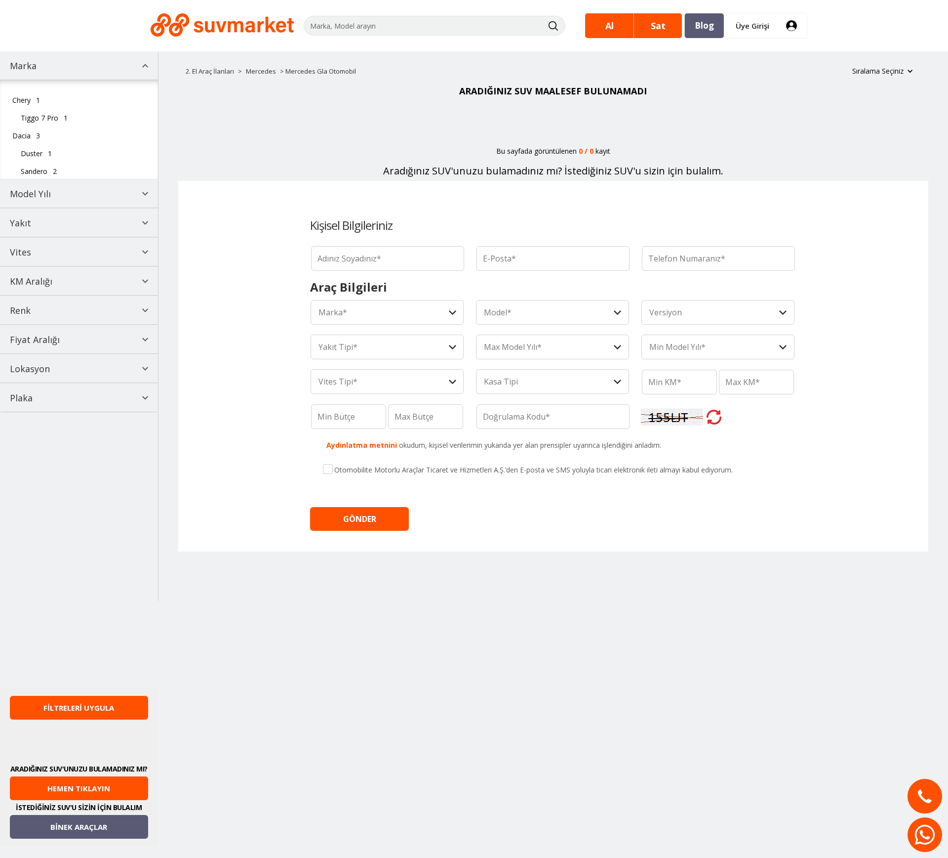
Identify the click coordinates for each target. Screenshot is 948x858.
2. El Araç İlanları (210, 71)
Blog (704, 25)
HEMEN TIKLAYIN (78, 788)
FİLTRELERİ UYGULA (78, 708)
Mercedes (261, 71)
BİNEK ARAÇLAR (78, 827)
